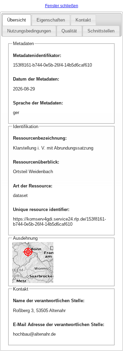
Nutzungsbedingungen (29, 30)
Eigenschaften (51, 20)
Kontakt (83, 20)
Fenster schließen (61, 5)
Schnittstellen (100, 30)
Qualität (69, 30)
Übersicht (16, 20)
